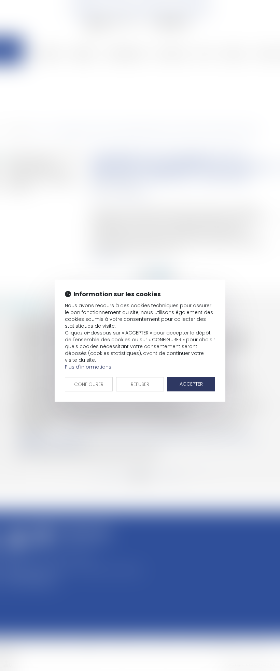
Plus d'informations (88, 366)
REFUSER (140, 384)
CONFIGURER (88, 384)
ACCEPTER (191, 384)
